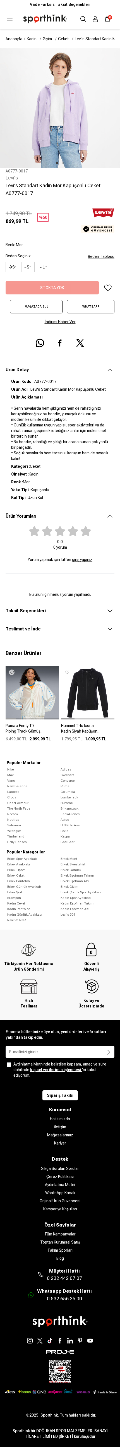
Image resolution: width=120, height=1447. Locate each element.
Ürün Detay (17, 369)
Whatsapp (90, 306)
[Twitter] (40, 1340)
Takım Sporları (60, 1250)
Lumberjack (69, 797)
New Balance (17, 786)
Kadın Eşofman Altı (75, 909)
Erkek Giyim (69, 887)
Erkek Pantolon (18, 881)
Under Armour (17, 803)
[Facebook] (60, 1340)
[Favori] (107, 287)
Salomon (14, 825)
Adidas (66, 769)
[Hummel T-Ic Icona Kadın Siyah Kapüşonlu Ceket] (87, 730)
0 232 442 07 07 (64, 1278)
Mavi (11, 775)
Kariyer (60, 1143)
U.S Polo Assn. (71, 825)
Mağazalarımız (60, 1135)
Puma (65, 786)
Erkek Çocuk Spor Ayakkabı (81, 892)
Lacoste (13, 792)
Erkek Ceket (16, 875)
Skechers (67, 775)
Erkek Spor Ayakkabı (22, 859)
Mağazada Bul (36, 306)
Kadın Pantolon (18, 909)
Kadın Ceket (16, 903)
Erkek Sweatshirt (73, 864)
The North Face (18, 808)
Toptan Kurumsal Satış (60, 1242)
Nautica (13, 820)
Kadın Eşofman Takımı (77, 903)
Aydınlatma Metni (60, 1184)
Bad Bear (68, 842)
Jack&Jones (70, 814)
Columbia (68, 792)
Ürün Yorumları (21, 516)
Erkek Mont (69, 859)
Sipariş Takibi (60, 1095)
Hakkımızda (60, 1119)
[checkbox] (9, 1064)
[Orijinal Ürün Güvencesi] (97, 229)
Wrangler (14, 831)
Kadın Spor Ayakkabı (76, 898)
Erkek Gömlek (71, 870)
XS (12, 267)
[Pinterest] (80, 1340)
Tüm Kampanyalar (60, 1234)
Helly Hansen (17, 842)
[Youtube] (90, 1340)
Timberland (15, 836)
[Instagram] (30, 1340)
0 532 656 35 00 (64, 1298)
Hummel (67, 803)
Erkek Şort (14, 892)
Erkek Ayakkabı (18, 864)
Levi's (12, 178)
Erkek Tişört (16, 870)
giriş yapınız (82, 559)
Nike (10, 769)
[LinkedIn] (70, 1340)
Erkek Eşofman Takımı (77, 875)
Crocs (11, 797)
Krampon (14, 898)
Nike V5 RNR (16, 920)
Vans (11, 781)
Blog (60, 1258)
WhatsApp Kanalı (60, 1193)
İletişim (60, 1127)
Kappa (65, 836)
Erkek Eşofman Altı (75, 881)
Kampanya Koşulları (60, 1209)
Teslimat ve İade (23, 629)
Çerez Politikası (60, 1176)
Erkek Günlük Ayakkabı (24, 887)
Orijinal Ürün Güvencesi (60, 1201)
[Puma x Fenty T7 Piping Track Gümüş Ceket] (32, 730)
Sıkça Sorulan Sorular (60, 1168)
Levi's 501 (68, 914)
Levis (64, 831)
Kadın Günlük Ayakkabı (24, 914)
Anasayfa (14, 39)
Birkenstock (69, 808)
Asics (65, 820)
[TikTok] (50, 1340)
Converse (68, 781)
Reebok (12, 814)
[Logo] (45, 19)
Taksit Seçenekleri (26, 610)
